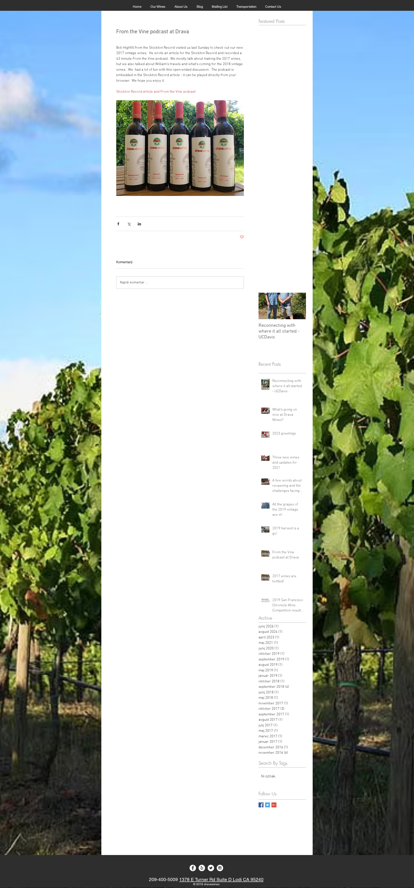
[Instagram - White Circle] (220, 868)
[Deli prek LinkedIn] (139, 224)
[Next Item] (299, 306)
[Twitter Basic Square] (267, 804)
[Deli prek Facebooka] (118, 224)
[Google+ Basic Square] (273, 804)
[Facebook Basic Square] (261, 804)
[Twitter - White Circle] (211, 868)
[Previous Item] (265, 306)
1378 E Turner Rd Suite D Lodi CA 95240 (221, 879)
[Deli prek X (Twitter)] (129, 224)
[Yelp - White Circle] (202, 868)
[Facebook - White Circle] (193, 868)
